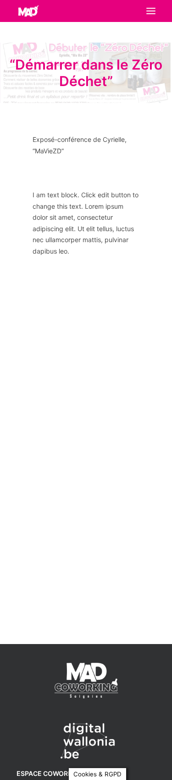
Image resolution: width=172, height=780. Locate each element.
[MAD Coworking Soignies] (28, 11)
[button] (151, 11)
